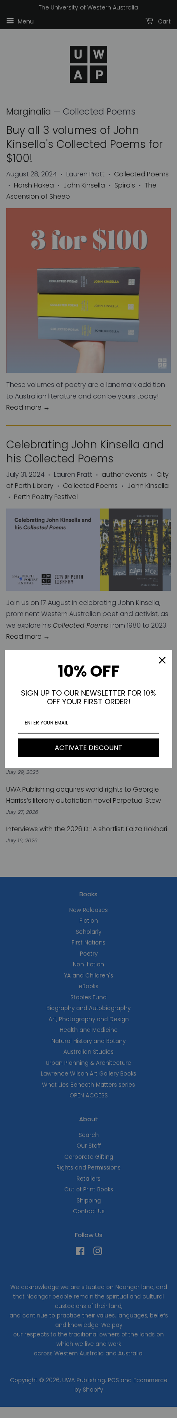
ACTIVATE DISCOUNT (88, 747)
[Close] (162, 660)
